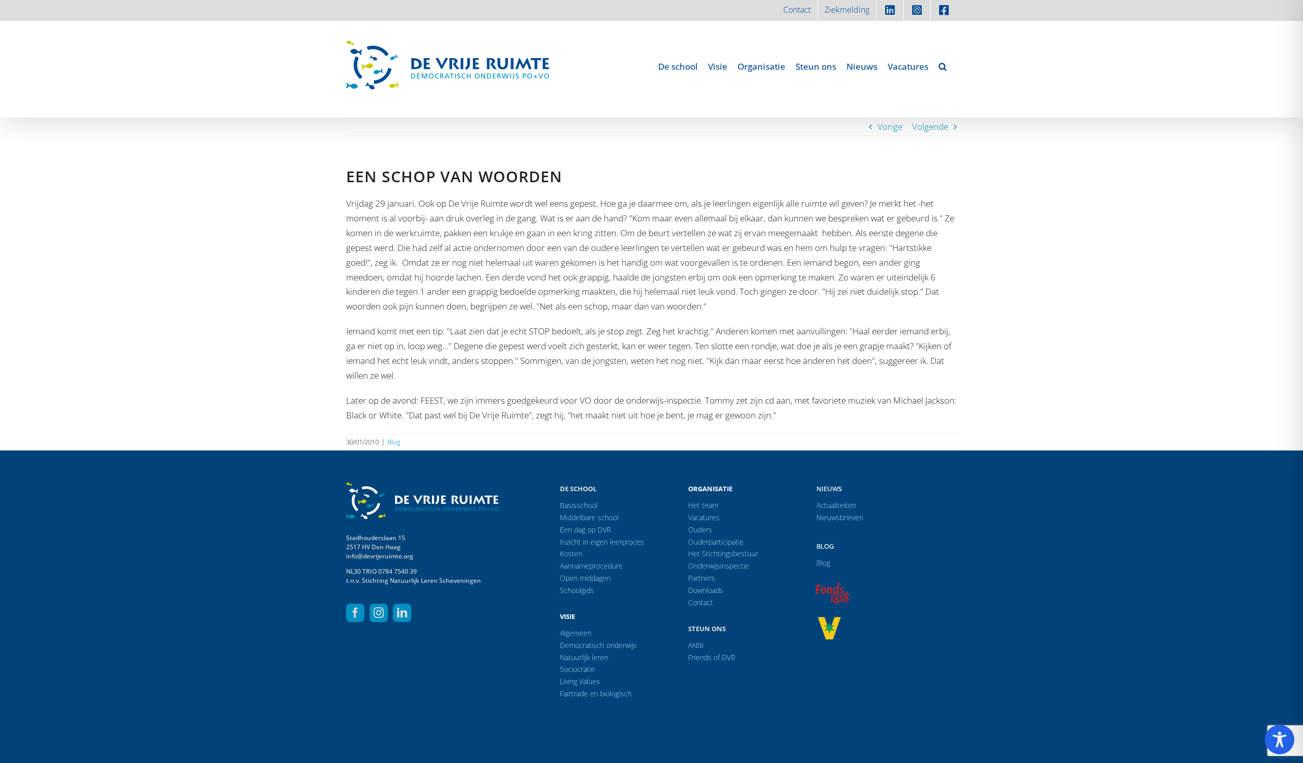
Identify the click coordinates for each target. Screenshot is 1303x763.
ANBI (696, 645)
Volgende (930, 126)
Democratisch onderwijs (598, 645)
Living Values (580, 681)
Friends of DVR (711, 657)
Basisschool (579, 505)
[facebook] (355, 613)
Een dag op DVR (585, 529)
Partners (701, 578)
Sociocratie (577, 669)
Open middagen (585, 578)
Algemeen (575, 633)
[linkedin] (402, 613)
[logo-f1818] (831, 585)
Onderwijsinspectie (718, 566)
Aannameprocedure (591, 566)
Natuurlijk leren (584, 657)
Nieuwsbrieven (839, 517)
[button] (943, 66)
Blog (394, 441)
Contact (700, 602)
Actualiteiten (836, 505)
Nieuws (829, 488)
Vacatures (704, 517)
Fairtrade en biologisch (596, 693)
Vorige (889, 126)
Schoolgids (577, 590)
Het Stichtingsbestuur (723, 553)
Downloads (705, 590)
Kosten (571, 553)
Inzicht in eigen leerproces (602, 542)
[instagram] (379, 613)
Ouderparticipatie (716, 542)
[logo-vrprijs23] (829, 620)
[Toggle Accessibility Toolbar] (1279, 739)
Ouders (700, 529)
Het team (703, 505)
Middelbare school (589, 517)
